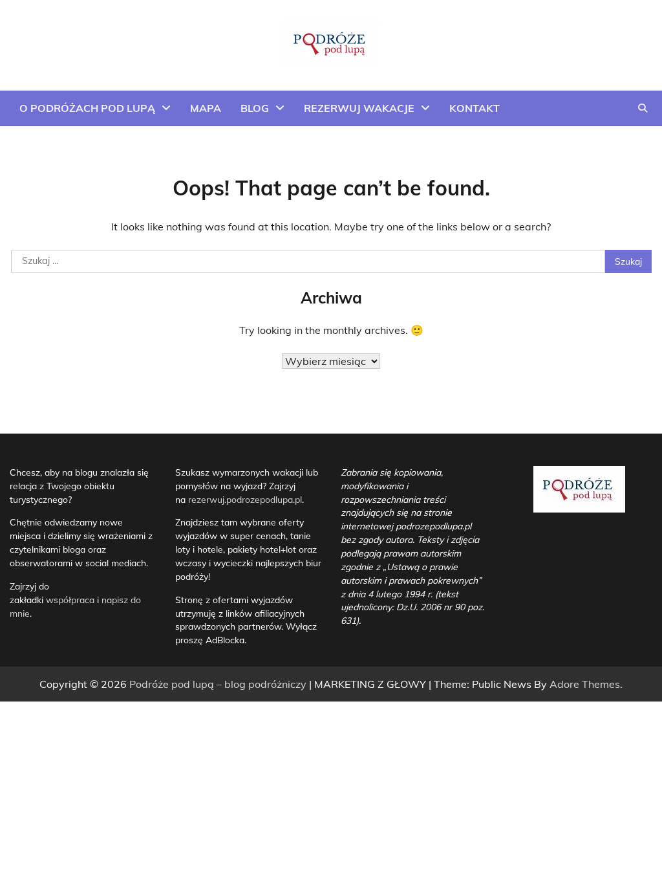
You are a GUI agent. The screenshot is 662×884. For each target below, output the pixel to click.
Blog (254, 108)
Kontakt (474, 108)
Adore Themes (585, 684)
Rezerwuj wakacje (359, 108)
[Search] (642, 108)
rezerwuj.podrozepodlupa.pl (245, 499)
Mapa (205, 108)
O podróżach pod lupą (87, 108)
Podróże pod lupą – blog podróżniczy (217, 684)
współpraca (71, 599)
